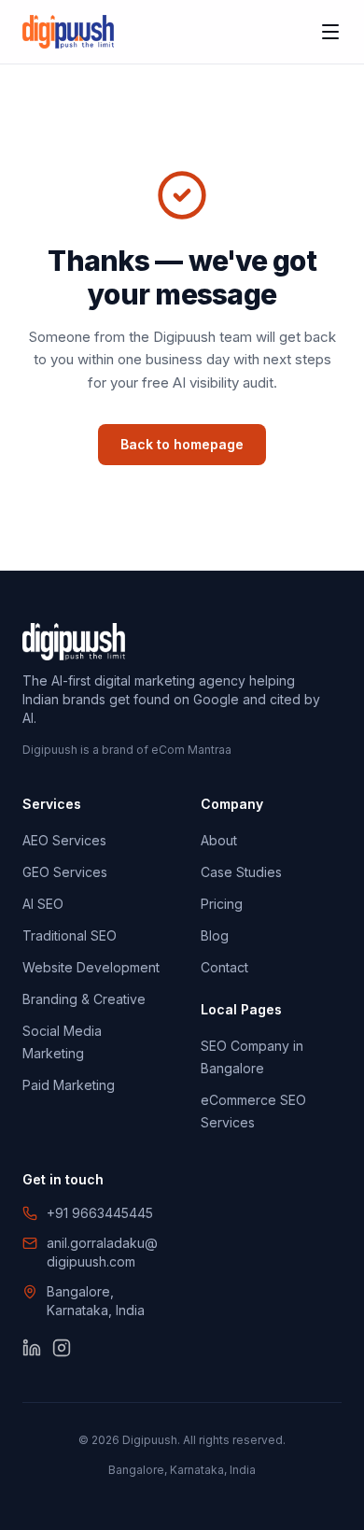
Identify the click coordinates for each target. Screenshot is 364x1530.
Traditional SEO (69, 935)
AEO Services (64, 840)
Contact (224, 967)
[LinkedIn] (31, 1348)
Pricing (222, 904)
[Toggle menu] (330, 32)
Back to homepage (182, 444)
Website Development (91, 967)
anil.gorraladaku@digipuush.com (102, 1252)
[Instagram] (61, 1348)
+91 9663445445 (100, 1213)
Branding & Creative (84, 999)
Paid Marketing (68, 1085)
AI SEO (42, 904)
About (219, 840)
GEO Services (64, 872)
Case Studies (241, 872)
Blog (215, 935)
